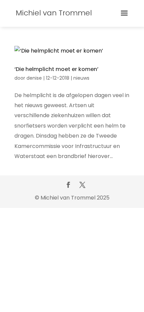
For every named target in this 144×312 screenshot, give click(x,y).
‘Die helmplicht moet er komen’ (56, 69)
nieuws (81, 78)
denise (34, 78)
